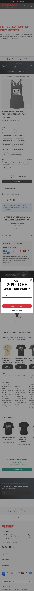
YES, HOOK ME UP (17, 306)
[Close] (31, 280)
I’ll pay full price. (17, 310)
